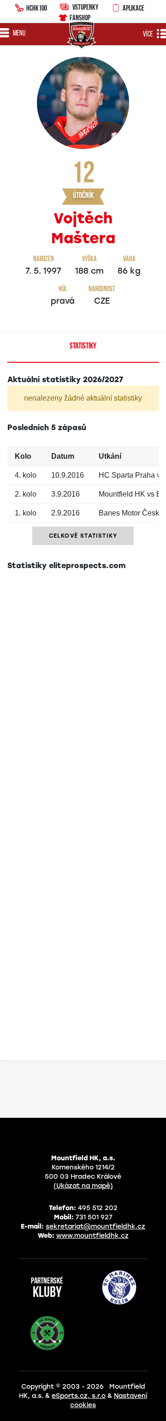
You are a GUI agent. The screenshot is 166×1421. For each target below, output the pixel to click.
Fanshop (80, 17)
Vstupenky (85, 7)
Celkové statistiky (83, 536)
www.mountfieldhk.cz (92, 1236)
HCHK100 (36, 8)
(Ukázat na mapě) (83, 1186)
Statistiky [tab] (83, 346)
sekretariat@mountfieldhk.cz (95, 1226)
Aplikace (133, 8)
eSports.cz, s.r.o (79, 1396)
